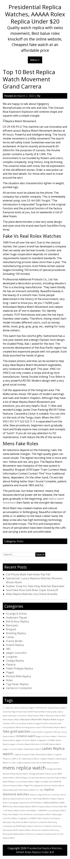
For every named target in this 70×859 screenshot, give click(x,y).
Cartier (10, 637)
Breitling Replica (16, 633)
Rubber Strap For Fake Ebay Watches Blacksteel (35, 586)
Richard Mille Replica (18, 676)
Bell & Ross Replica (17, 621)
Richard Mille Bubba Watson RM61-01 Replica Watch (29, 806)
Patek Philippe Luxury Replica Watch (18, 781)
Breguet (11, 629)
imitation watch (25, 736)
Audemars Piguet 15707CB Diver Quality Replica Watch (43, 708)
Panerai (10, 664)
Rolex (20, 541)
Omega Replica (15, 660)
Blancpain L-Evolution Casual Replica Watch (26, 715)
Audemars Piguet (16, 617)
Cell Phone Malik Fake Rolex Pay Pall (28, 574)
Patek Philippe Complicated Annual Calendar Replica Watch (41, 778)
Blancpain (12, 625)
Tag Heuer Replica (17, 684)
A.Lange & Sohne (16, 613)
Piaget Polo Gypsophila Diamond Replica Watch (44, 785)
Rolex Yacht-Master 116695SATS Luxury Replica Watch (43, 810)
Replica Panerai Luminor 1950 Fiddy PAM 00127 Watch (34, 799)
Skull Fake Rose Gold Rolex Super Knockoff (32, 590)
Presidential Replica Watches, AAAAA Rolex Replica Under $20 (35, 14)
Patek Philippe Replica (19, 668)
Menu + (35, 60)
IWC (8, 649)
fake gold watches (16, 731)
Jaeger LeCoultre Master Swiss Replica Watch (22, 749)
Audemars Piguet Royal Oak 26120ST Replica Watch (24, 712)
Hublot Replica (15, 645)
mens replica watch (24, 767)
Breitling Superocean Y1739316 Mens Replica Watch (44, 727)
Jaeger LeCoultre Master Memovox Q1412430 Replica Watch (35, 744)
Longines (11, 656)
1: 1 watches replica (11, 708)
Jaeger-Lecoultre (16, 653)
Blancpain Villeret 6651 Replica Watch (38, 719)
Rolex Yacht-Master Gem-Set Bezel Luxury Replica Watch (27, 814)
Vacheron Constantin (19, 688)
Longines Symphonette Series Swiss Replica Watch (37, 763)
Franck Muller (14, 641)
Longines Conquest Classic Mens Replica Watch (33, 754)
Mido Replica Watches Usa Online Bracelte (31, 594)
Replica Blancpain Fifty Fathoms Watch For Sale (23, 790)
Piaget (10, 672)
